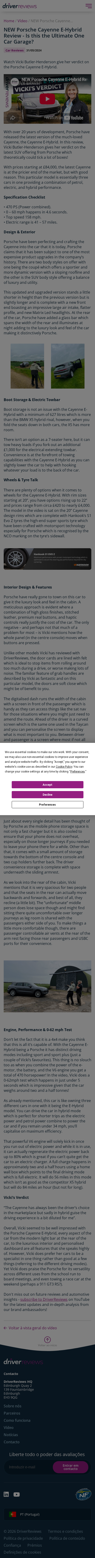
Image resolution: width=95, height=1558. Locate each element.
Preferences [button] (77, 771)
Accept (47, 784)
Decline (47, 794)
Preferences (47, 804)
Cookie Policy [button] (64, 766)
